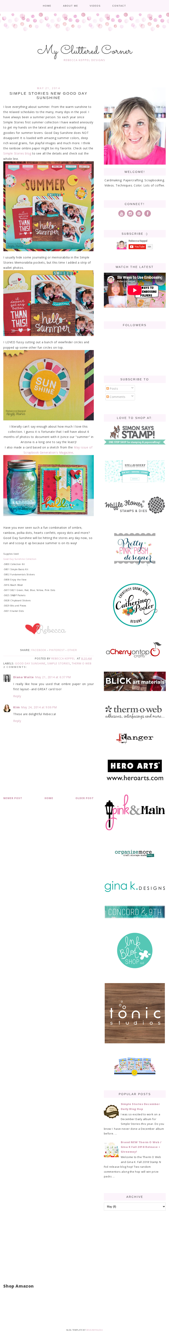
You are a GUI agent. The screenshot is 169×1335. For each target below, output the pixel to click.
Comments (117, 397)
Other (72, 650)
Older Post (84, 798)
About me (70, 6)
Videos (95, 6)
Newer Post (12, 798)
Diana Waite (23, 677)
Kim (16, 707)
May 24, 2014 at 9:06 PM (39, 707)
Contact (119, 6)
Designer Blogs (94, 1330)
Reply (17, 696)
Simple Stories (58, 663)
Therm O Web (82, 663)
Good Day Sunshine (30, 663)
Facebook (38, 650)
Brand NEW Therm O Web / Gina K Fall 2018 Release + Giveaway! (141, 1147)
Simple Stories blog (17, 153)
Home (47, 6)
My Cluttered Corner (84, 51)
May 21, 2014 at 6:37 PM (53, 677)
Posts (113, 388)
